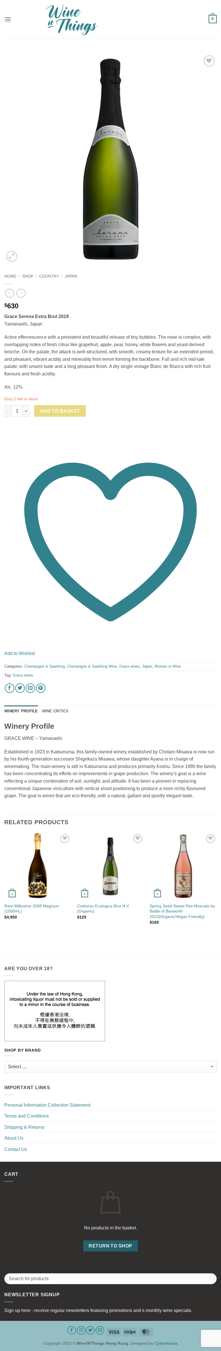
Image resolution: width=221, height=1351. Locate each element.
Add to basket (60, 411)
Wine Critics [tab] (55, 711)
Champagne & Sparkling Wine (92, 666)
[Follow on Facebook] (71, 1330)
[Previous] (4, 883)
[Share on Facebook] (9, 688)
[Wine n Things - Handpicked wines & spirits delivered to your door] (110, 19)
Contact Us (15, 1149)
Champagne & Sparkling (44, 666)
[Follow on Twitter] (90, 1330)
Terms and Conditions (26, 1116)
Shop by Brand (22, 1050)
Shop (27, 276)
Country (49, 276)
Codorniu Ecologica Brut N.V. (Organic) (103, 909)
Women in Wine (168, 666)
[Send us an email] (100, 1330)
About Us (13, 1138)
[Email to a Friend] (30, 688)
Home (10, 276)
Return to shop (110, 1245)
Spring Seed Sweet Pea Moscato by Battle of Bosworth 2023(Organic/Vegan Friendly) (182, 911)
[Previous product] (20, 293)
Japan (71, 276)
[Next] (216, 883)
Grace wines (129, 666)
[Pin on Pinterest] (40, 688)
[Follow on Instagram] (81, 1330)
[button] (7, 19)
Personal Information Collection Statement (47, 1105)
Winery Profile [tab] (21, 711)
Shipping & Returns (24, 1127)
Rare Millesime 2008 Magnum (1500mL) (31, 909)
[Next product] (9, 293)
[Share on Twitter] (20, 688)
